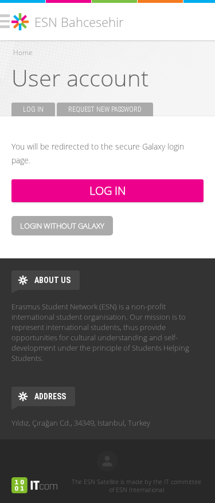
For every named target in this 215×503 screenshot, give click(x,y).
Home (23, 52)
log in (107, 461)
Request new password (105, 109)
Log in (39, 109)
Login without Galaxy (62, 226)
